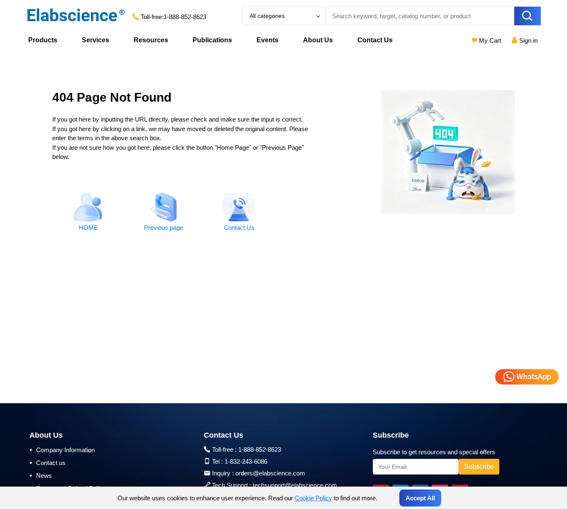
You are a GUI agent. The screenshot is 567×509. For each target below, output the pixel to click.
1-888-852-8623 (185, 16)
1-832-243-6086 (246, 461)
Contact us (47, 462)
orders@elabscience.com (270, 473)
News (40, 475)
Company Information (62, 450)
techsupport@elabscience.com (295, 485)
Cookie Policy (313, 498)
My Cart (489, 40)
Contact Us (375, 40)
